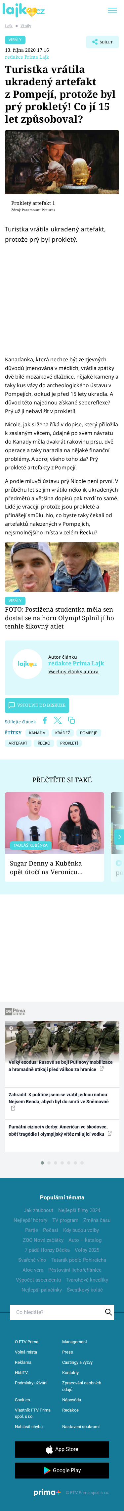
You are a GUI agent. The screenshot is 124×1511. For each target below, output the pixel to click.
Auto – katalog (85, 1240)
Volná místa (26, 1352)
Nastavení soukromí (81, 1426)
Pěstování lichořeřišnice (75, 1270)
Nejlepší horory (30, 1220)
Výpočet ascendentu (38, 1280)
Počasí (50, 1230)
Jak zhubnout (38, 1210)
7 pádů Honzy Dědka (47, 1250)
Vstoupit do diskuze (41, 705)
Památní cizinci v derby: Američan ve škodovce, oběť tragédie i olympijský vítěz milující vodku (58, 1130)
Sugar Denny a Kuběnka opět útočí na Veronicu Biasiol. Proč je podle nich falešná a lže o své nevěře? (49, 867)
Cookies (22, 1399)
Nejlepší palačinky (41, 1290)
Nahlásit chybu (29, 1426)
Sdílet (99, 43)
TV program (65, 1220)
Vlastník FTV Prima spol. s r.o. (33, 1413)
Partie (31, 1230)
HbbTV (21, 1372)
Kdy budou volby (81, 1230)
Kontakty (70, 1372)
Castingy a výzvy (77, 1362)
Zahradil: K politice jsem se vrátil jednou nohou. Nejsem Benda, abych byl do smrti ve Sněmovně (59, 1098)
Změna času (96, 1220)
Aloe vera (32, 1270)
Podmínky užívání (31, 1382)
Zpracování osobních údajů (81, 1386)
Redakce (70, 1410)
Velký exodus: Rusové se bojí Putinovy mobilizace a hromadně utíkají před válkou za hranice (61, 1065)
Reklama (23, 1362)
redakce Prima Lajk (27, 57)
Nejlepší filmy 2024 (79, 1210)
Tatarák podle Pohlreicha (78, 1260)
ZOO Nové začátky (43, 1240)
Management (74, 1341)
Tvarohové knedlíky (87, 1280)
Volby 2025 (87, 1250)
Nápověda (71, 1399)
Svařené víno (32, 1260)
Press (67, 1352)
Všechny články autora (73, 671)
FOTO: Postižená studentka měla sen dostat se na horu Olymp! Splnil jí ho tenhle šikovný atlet (59, 618)
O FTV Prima (26, 1341)
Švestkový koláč (85, 1290)
